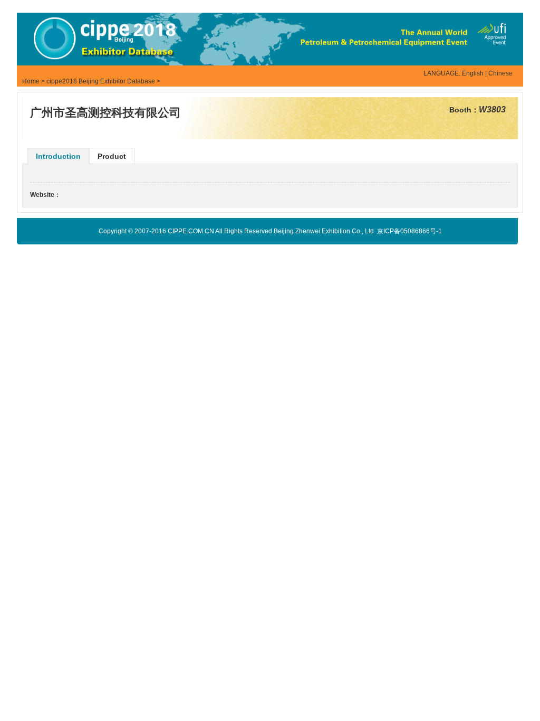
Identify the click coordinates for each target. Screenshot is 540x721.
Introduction (58, 156)
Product (112, 156)
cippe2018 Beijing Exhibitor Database (100, 81)
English (473, 73)
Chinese (500, 73)
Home (31, 81)
